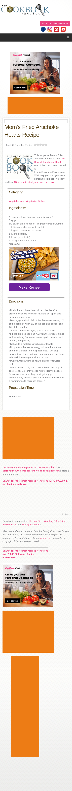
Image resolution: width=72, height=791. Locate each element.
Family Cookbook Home (25, 10)
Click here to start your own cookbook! (34, 182)
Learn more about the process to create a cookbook (30, 467)
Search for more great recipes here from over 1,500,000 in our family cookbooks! (25, 554)
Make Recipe (29, 287)
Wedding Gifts (51, 521)
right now (31, 470)
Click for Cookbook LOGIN (55, 23)
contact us (45, 538)
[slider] (40, 144)
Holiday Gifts (35, 521)
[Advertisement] (35, 105)
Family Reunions (31, 524)
